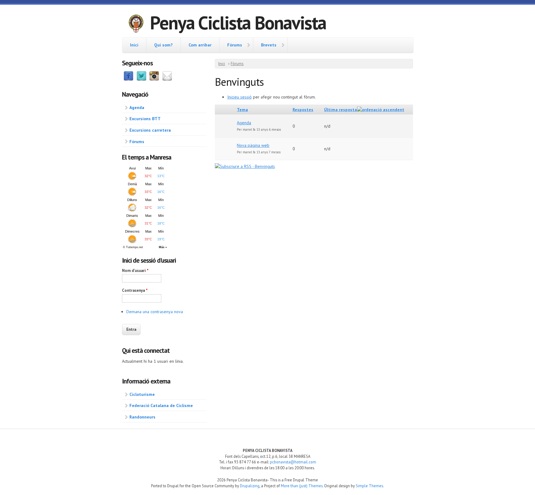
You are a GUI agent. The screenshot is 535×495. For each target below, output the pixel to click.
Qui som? (163, 45)
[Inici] (136, 24)
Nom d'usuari (135, 270)
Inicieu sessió (239, 97)
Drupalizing (249, 485)
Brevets (268, 45)
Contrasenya (135, 290)
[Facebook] (128, 79)
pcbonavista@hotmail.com (293, 461)
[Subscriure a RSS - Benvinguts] (245, 166)
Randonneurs (142, 417)
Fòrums (234, 45)
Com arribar (200, 45)
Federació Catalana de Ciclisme (161, 405)
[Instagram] (154, 79)
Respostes (303, 109)
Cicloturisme (142, 394)
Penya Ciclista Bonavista (238, 23)
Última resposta (340, 109)
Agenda (136, 107)
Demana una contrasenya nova (154, 311)
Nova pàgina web (253, 145)
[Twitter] (141, 79)
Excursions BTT (145, 118)
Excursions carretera (150, 130)
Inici (134, 45)
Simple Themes (369, 485)
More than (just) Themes (302, 485)
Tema (242, 109)
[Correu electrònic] (167, 79)
